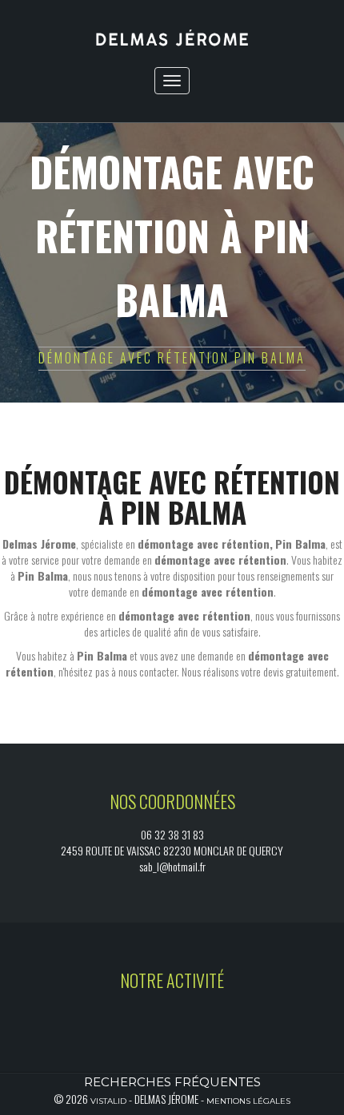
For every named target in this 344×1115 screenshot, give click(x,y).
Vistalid (108, 1101)
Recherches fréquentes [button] (172, 1081)
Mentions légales (248, 1101)
